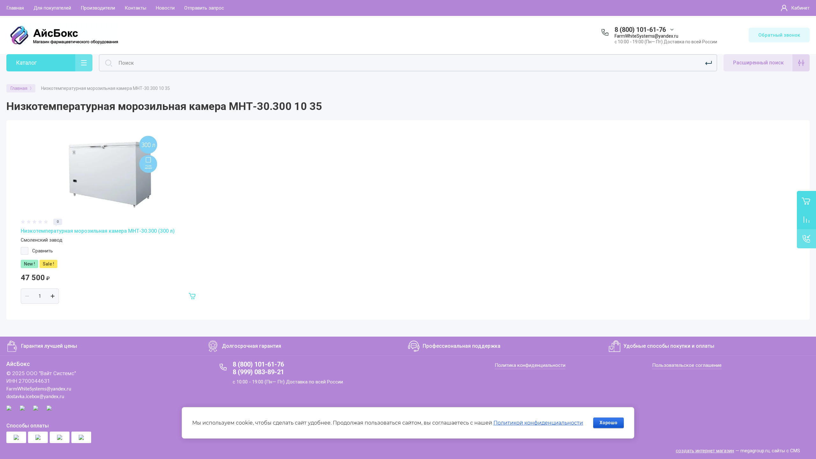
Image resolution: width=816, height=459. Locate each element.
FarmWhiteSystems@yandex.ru (646, 36)
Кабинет (800, 8)
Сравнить (42, 251)
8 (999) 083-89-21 (258, 372)
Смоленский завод (41, 240)
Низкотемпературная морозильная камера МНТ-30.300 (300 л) (98, 231)
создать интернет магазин (705, 451)
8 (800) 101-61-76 (640, 29)
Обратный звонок (779, 35)
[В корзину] (192, 296)
